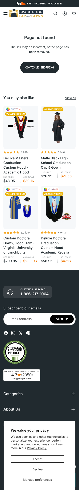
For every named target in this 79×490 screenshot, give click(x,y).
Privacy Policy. (37, 448)
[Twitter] (20, 333)
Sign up (62, 319)
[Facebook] (5, 333)
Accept (37, 459)
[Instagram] (13, 333)
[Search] (55, 13)
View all (70, 98)
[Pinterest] (28, 333)
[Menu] (5, 13)
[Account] (64, 13)
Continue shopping (39, 67)
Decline (37, 469)
